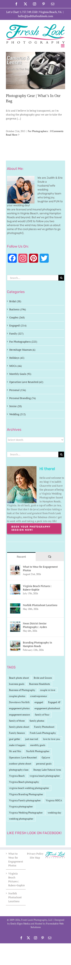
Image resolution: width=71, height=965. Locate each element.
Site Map (35, 857)
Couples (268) (17, 317)
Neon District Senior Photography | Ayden (35, 625)
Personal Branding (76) (22, 398)
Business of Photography (22, 690)
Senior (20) (15, 406)
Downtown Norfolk (19, 702)
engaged (39, 702)
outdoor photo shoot (20, 763)
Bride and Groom (43, 677)
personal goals (43, 763)
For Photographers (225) (23, 341)
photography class (18, 769)
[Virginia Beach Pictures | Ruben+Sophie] (15, 586)
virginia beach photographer (45, 775)
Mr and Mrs (15, 751)
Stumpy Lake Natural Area (47, 769)
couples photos (17, 696)
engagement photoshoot (47, 708)
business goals (16, 683)
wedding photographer (21, 818)
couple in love (47, 690)
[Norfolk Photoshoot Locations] (15, 605)
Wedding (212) (17, 414)
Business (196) (17, 309)
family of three (17, 720)
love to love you (51, 739)
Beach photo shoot (19, 677)
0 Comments (56, 131)
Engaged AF (54, 702)
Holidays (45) (16, 358)
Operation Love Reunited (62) (26, 382)
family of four (42, 714)
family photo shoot (19, 726)
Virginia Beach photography (24, 781)
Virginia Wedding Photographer (26, 812)
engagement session (19, 714)
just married (31, 739)
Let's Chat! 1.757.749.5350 (21, 12)
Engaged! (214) (17, 325)
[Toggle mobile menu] (63, 46)
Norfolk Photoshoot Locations (40, 605)
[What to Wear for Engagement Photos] (15, 567)
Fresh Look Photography (43, 732)
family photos (37, 720)
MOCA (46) (15, 366)
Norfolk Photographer (38, 751)
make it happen (17, 745)
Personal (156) (17, 390)
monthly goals (37, 745)
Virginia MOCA (54, 800)
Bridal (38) (15, 301)
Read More (11, 134)
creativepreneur (38, 696)
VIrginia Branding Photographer (26, 794)
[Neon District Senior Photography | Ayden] (15, 623)
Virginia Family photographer (25, 800)
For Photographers (38, 131)
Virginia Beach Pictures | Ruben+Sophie (37, 587)
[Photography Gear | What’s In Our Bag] (35, 70)
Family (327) (16, 333)
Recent (21, 556)
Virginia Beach (17, 775)
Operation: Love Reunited (23, 757)
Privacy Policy (35, 853)
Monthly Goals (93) (20, 374)
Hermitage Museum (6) (22, 349)
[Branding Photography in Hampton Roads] (15, 642)
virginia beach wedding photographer (29, 788)
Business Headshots (39, 683)
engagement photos (19, 708)
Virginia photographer (21, 806)
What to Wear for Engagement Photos (40, 568)
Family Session (17, 732)
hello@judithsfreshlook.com (35, 16)
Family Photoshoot (44, 726)
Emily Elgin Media (20, 923)
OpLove (46, 757)
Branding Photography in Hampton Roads (37, 644)
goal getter (14, 739)
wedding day (54, 812)
